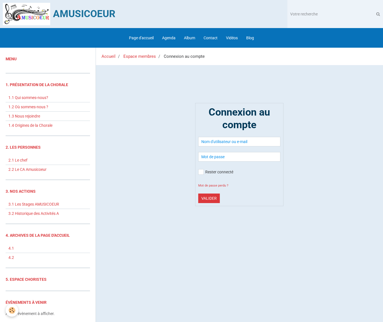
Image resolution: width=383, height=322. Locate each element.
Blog (250, 38)
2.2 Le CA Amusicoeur (27, 169)
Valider (209, 198)
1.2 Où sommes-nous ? (28, 107)
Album (189, 38)
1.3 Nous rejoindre (24, 116)
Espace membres (139, 56)
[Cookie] (12, 310)
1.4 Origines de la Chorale (30, 125)
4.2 (11, 257)
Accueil (108, 56)
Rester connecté (219, 172)
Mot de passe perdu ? (213, 185)
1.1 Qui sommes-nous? (28, 97)
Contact (211, 38)
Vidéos (232, 38)
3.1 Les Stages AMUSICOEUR (33, 204)
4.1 (11, 248)
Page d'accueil (141, 38)
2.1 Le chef (17, 160)
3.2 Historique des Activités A (33, 213)
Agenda (169, 38)
